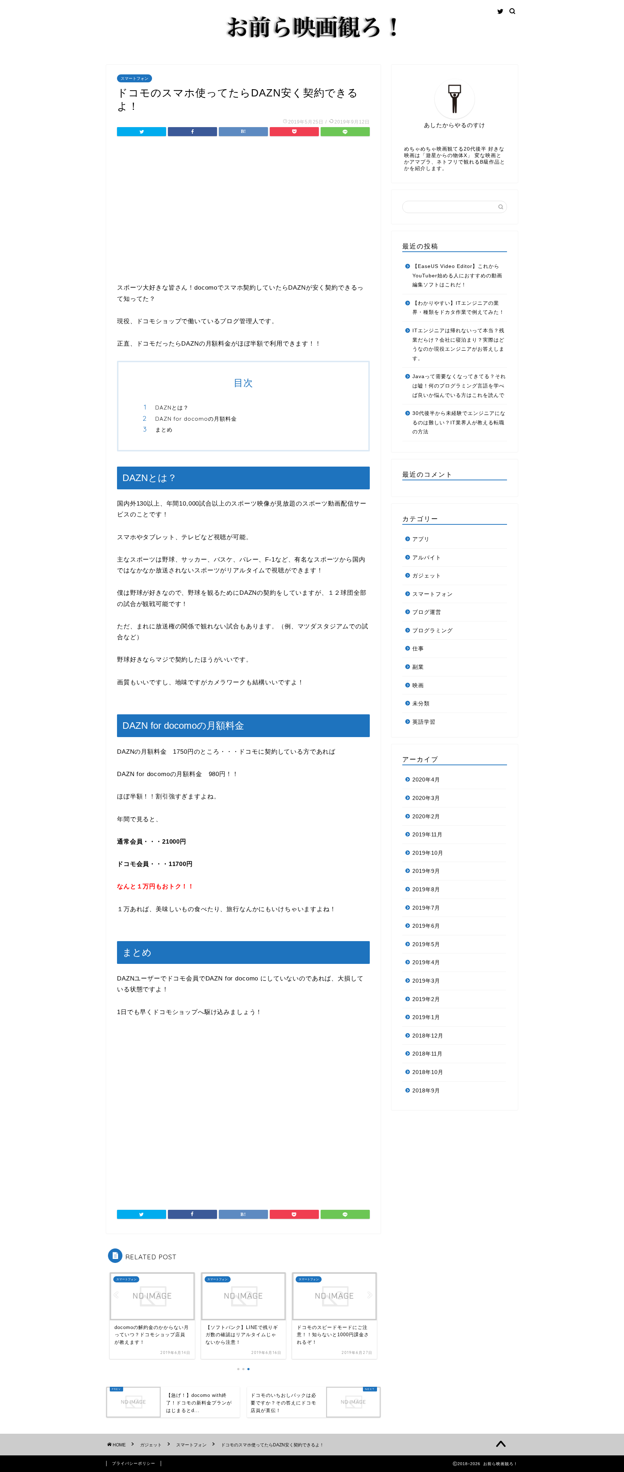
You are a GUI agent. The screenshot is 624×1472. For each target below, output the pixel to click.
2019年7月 (426, 908)
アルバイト (426, 557)
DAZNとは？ (172, 407)
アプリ (421, 539)
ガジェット (426, 575)
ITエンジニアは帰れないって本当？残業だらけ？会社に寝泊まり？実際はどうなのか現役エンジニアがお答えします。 (458, 344)
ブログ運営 (426, 612)
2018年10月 (427, 1072)
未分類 (421, 703)
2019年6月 (426, 926)
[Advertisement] (243, 210)
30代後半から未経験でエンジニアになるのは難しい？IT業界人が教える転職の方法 (459, 422)
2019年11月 (427, 834)
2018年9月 (426, 1090)
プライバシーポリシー (133, 1463)
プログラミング (432, 630)
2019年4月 (426, 962)
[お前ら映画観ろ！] (312, 40)
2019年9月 (426, 871)
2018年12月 (427, 1035)
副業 (418, 667)
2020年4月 (426, 779)
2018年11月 (427, 1054)
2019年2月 (426, 999)
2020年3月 (426, 798)
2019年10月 (427, 853)
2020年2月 (426, 816)
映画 (418, 685)
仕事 (418, 648)
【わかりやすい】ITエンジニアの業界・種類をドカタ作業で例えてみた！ (458, 307)
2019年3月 (426, 981)
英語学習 (424, 722)
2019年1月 (426, 1017)
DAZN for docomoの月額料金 (196, 418)
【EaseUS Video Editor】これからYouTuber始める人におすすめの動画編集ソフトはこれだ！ (457, 275)
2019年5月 (426, 944)
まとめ (164, 429)
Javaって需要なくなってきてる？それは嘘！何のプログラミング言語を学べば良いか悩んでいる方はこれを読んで (459, 386)
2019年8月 (426, 889)
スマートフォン (134, 78)
